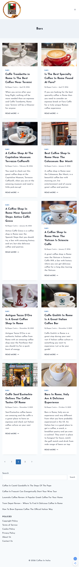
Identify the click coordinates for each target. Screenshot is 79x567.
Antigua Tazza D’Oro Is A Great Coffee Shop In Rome (18, 319)
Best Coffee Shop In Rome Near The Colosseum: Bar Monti (59, 157)
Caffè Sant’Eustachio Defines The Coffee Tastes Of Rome (18, 398)
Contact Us (7, 541)
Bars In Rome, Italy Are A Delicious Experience (57, 398)
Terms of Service (9, 525)
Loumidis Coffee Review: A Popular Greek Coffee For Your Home (32, 497)
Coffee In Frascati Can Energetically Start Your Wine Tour (29, 492)
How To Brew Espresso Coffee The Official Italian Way (27, 509)
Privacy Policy (8, 533)
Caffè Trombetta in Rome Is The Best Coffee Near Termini (18, 78)
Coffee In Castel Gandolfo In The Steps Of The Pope (26, 486)
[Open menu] (75, 9)
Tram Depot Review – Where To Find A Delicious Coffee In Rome (32, 503)
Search (5, 473)
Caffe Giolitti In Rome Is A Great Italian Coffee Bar (59, 319)
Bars (7, 70)
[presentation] (20, 54)
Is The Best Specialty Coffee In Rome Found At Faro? (59, 78)
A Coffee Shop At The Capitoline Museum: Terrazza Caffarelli (19, 157)
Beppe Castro (13, 87)
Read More (12, 113)
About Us (6, 537)
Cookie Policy (8, 529)
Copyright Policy (10, 521)
